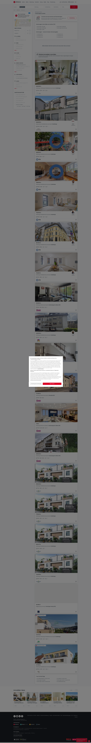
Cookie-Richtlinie (41, 368)
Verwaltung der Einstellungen (36, 383)
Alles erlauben (52, 383)
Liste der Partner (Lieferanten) (35, 380)
